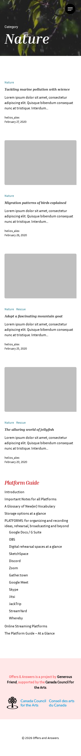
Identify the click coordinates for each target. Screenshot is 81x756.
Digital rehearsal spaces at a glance (35, 546)
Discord (15, 561)
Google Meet (18, 582)
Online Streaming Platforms (25, 626)
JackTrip (15, 603)
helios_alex (11, 117)
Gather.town (18, 575)
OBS (12, 539)
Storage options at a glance (25, 513)
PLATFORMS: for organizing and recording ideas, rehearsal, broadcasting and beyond (36, 523)
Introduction (14, 492)
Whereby (16, 618)
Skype (13, 589)
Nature (9, 82)
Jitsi (12, 596)
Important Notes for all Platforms (30, 499)
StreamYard (18, 611)
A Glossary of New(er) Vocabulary (29, 506)
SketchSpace (18, 553)
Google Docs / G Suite (25, 532)
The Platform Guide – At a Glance (29, 633)
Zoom (13, 568)
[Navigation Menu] (70, 9)
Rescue (21, 309)
